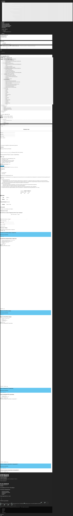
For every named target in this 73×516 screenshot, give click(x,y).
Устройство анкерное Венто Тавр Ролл (8, 238)
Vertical (7, 101)
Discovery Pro (8, 94)
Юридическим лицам (31, 45)
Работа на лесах (9, 82)
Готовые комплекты (7, 12)
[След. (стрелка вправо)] (1, 515)
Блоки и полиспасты (7, 6)
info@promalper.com (4, 35)
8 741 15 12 (8, 117)
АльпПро (7, 97)
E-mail (1, 224)
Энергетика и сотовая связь (11, 87)
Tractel (7, 100)
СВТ (6, 96)
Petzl (6, 90)
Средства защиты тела (8, 16)
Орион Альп (8, 102)
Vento (7, 91)
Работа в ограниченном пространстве (13, 81)
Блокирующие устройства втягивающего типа (12, 7)
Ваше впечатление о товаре (5, 219)
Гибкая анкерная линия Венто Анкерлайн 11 (9, 470)
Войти (3, 33)
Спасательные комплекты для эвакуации (11, 14)
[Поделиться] (2, 514)
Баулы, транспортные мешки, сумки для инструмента (14, 5)
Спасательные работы (10, 86)
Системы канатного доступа (11, 85)
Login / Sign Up (4, 29)
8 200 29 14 (5, 114)
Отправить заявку (4, 47)
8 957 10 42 (8, 116)
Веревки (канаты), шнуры (8, 9)
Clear (9, 164)
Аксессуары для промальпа (9, 3)
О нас (5, 106)
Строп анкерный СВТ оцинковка (7, 394)
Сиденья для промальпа (8, 13)
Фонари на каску (9, 78)
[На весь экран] (1, 514)
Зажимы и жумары (7, 8)
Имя (1, 222)
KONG (7, 95)
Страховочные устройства (9, 17)
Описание (4, 172)
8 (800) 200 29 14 (4, 36)
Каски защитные (7, 11)
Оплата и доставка (23, 45)
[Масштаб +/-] (0, 514)
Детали (3, 173)
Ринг (6, 98)
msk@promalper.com (15, 45)
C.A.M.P (7, 89)
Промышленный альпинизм (11, 80)
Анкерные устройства (8, 4)
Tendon (7, 92)
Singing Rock (8, 99)
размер (1, 164)
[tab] (26, 172)
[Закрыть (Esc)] (3, 514)
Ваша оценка (2, 220)
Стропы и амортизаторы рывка (10, 18)
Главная (1, 152)
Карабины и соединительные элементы (11, 10)
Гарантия (3, 493)
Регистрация (6, 79)
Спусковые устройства (8, 15)
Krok (6, 93)
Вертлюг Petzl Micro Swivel (5, 316)
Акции (3, 494)
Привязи (5, 19)
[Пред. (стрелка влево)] (0, 515)
